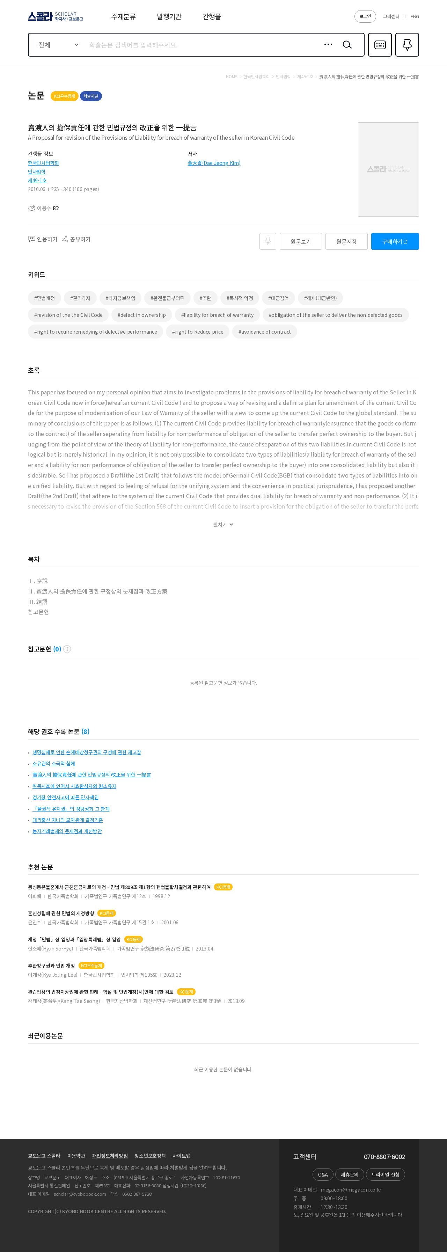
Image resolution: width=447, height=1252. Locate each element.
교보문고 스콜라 (44, 1155)
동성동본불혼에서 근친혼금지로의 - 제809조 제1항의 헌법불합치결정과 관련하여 (119, 887)
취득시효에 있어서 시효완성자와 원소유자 (74, 785)
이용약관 (76, 1155)
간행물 (212, 16)
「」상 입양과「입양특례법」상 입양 (74, 939)
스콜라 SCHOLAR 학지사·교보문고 (55, 20)
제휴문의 (350, 1174)
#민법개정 (44, 297)
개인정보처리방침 (110, 1155)
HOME (231, 76)
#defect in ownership (142, 314)
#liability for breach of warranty (217, 314)
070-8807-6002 (384, 1156)
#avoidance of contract (265, 331)
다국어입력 (380, 56)
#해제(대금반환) (320, 297)
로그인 (365, 16)
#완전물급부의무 (167, 297)
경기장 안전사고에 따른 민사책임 (65, 797)
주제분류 (123, 16)
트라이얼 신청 (386, 1174)
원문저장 (346, 241)
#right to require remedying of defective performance (95, 331)
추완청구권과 (51, 965)
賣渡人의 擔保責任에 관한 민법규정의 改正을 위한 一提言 (91, 774)
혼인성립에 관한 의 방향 (61, 913)
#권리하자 (80, 297)
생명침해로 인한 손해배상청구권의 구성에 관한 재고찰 (86, 752)
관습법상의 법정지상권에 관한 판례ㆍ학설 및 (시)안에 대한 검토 (101, 992)
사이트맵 (181, 1155)
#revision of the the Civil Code (68, 314)
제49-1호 (37, 180)
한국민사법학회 (43, 162)
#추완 (205, 297)
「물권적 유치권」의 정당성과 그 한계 (70, 808)
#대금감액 (278, 297)
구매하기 (392, 241)
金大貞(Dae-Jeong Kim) (214, 162)
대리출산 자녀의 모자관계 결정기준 (67, 819)
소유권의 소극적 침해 (53, 763)
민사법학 (37, 171)
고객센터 (391, 16)
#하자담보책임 (120, 297)
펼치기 (220, 524)
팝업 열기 (67, 649)
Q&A (323, 1174)
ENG (415, 16)
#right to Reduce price (197, 331)
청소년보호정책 (150, 1155)
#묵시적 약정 (240, 297)
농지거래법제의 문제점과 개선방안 (67, 831)
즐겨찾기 (406, 56)
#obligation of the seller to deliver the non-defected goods (336, 314)
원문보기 (301, 241)
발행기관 (169, 16)
